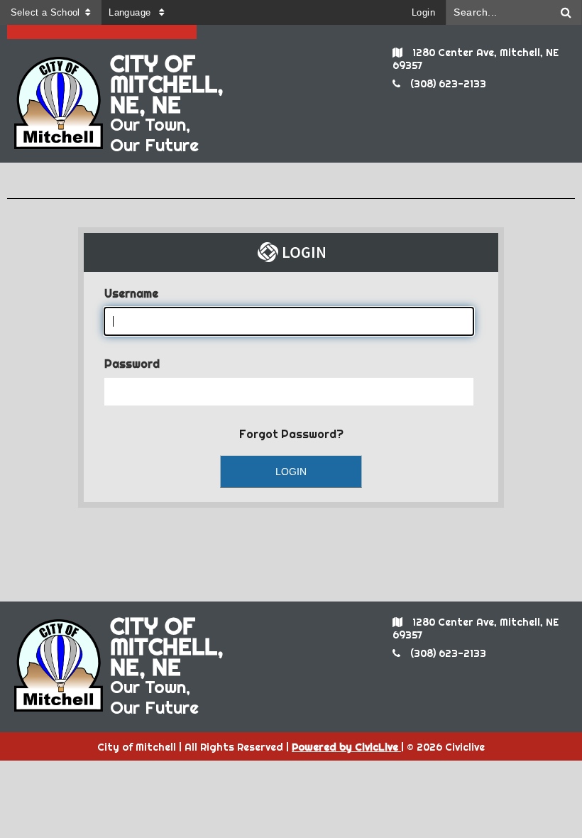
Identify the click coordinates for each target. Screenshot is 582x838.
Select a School (45, 12)
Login (423, 12)
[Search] (566, 12)
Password (132, 364)
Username (131, 293)
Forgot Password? (291, 434)
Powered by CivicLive (346, 747)
